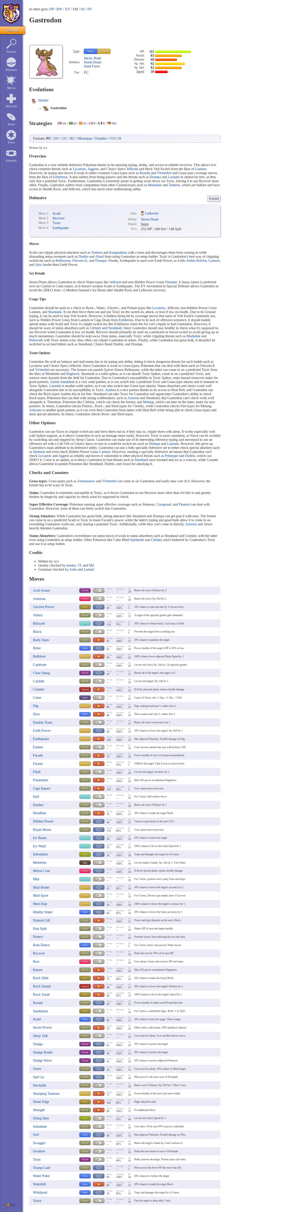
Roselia (145, 173)
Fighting (85, 689)
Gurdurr (190, 536)
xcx (45, 147)
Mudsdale (155, 185)
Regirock (72, 374)
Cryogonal (163, 504)
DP (51, 9)
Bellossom (63, 260)
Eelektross (60, 177)
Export (214, 198)
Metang (148, 402)
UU (64, 138)
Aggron (93, 169)
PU (86, 72)
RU (72, 138)
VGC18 (115, 138)
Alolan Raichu (196, 260)
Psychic (85, 598)
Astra (73, 569)
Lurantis (174, 177)
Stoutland (115, 328)
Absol (99, 256)
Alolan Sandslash (62, 382)
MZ (91, 565)
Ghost (85, 698)
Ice (85, 623)
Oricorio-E (79, 260)
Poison (85, 590)
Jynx (38, 264)
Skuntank (55, 312)
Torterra (174, 185)
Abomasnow (86, 481)
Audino (110, 390)
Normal (85, 615)
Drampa (155, 177)
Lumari (89, 569)
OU (56, 138)
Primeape (171, 456)
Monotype (85, 138)
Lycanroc (79, 169)
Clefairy (95, 328)
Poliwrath (36, 340)
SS (83, 9)
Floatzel (184, 504)
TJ (79, 565)
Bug (85, 854)
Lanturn (200, 169)
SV (89, 9)
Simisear (39, 452)
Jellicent (132, 169)
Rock (85, 607)
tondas (71, 565)
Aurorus (133, 398)
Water (91, 51)
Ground (104, 51)
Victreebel (164, 173)
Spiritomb (137, 540)
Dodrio (83, 256)
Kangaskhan (118, 252)
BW (59, 9)
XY (67, 9)
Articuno (35, 410)
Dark (85, 862)
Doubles (101, 138)
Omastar (171, 282)
